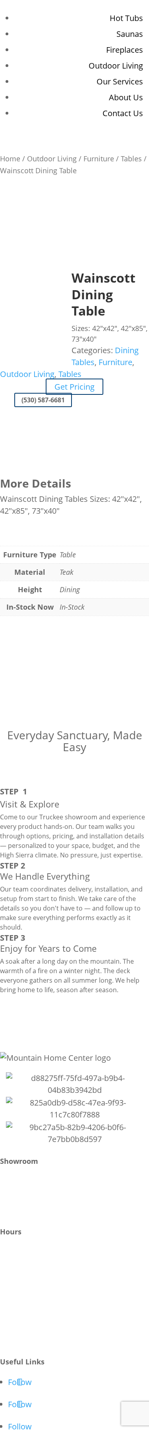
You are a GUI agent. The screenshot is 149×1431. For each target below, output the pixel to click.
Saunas (129, 34)
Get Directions (21, 1198)
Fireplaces (124, 49)
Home (10, 158)
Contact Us (123, 113)
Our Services (120, 81)
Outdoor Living (116, 65)
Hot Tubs (126, 18)
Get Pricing (74, 386)
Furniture (98, 158)
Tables (131, 158)
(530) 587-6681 (43, 400)
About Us (126, 97)
